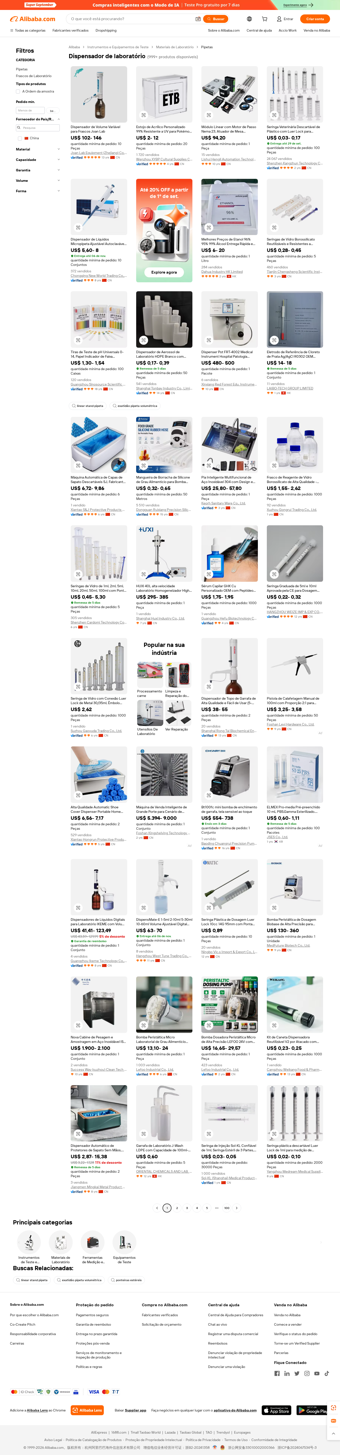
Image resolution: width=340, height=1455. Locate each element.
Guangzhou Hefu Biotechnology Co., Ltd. (229, 618)
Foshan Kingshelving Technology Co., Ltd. (164, 833)
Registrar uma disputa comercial (233, 1334)
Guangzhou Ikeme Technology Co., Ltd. (99, 961)
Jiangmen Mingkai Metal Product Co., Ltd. (99, 1187)
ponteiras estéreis (129, 1280)
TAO (209, 1432)
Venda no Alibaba (287, 1315)
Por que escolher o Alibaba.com (34, 1315)
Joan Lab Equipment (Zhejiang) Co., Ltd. (99, 153)
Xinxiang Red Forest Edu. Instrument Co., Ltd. (229, 384)
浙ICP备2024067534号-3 (297, 1448)
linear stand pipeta (90, 406)
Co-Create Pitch (22, 1324)
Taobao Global (190, 1432)
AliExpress (99, 1432)
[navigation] (38, 628)
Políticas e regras (89, 1367)
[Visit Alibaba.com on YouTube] (317, 1373)
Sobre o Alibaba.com (27, 1305)
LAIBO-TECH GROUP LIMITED (290, 388)
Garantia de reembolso (93, 1324)
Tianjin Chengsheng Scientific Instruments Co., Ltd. (295, 272)
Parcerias (281, 1353)
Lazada (170, 1432)
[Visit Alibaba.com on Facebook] (277, 1373)
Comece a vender (288, 1324)
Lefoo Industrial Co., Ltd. (155, 1069)
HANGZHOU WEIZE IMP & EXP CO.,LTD (295, 612)
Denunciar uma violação (226, 1367)
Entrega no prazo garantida (96, 1334)
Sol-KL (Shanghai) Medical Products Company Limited (229, 1178)
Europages (242, 1432)
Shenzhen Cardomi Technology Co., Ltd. (99, 622)
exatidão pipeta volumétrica (137, 406)
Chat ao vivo (217, 1324)
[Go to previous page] (157, 1208)
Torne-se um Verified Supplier (297, 1343)
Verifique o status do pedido (295, 1334)
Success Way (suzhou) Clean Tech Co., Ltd (99, 1069)
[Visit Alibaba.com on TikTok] (327, 1373)
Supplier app (135, 1410)
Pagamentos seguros (92, 1315)
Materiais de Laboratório (175, 47)
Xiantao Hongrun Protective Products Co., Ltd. (99, 839)
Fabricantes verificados (160, 1315)
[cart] (265, 20)
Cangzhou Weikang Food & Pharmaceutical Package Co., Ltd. (295, 1069)
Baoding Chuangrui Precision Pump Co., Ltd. (229, 843)
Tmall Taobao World (146, 1432)
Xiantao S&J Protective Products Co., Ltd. (99, 510)
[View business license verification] (215, 1447)
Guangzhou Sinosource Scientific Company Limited (99, 384)
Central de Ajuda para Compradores (235, 1315)
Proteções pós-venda (93, 1343)
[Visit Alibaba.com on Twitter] (297, 1373)
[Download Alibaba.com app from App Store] (276, 1410)
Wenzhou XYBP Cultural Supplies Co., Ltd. (164, 159)
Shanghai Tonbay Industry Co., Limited (164, 388)
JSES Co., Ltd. (277, 837)
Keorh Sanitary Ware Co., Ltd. (223, 503)
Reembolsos (217, 1343)
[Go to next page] (236, 1208)
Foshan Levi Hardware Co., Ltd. (290, 724)
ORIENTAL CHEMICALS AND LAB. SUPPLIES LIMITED (164, 1171)
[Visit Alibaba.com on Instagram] (307, 1373)
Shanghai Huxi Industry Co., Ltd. (160, 618)
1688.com (118, 1432)
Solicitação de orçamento (161, 1324)
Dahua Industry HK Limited (222, 272)
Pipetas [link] (207, 47)
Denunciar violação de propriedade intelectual (235, 1355)
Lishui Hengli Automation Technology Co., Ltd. (229, 159)
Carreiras (17, 1343)
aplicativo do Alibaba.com (235, 1410)
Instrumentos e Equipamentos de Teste (118, 47)
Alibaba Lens (37, 1410)
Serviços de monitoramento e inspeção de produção (99, 1355)
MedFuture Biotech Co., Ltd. (288, 945)
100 (226, 1208)
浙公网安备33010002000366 (251, 1448)
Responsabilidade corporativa (33, 1334)
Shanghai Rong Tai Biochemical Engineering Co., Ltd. (229, 731)
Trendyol (223, 1432)
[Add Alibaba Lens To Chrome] (87, 1410)
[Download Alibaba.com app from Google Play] (313, 1410)
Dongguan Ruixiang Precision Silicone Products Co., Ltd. (164, 510)
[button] (198, 19)
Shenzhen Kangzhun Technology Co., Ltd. (295, 163)
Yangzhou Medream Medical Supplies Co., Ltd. (295, 1171)
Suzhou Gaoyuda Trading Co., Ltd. (96, 731)
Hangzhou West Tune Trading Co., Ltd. (164, 956)
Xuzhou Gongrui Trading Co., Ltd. (292, 510)
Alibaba (74, 47)
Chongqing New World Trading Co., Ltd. (99, 276)
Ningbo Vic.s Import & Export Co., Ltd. (229, 952)
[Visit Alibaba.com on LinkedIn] (287, 1373)
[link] (333, 1407)
